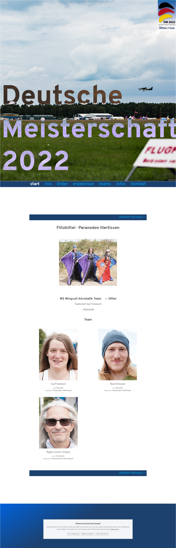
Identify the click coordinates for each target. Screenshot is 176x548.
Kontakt (138, 184)
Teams (105, 184)
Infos (121, 184)
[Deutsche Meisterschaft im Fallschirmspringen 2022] (167, 30)
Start (35, 184)
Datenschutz (114, 529)
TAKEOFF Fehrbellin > (132, 217)
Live (48, 184)
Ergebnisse (83, 184)
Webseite (89, 309)
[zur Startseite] (5, 3)
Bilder (62, 184)
